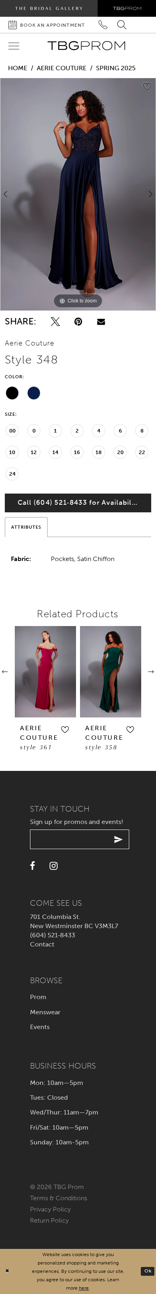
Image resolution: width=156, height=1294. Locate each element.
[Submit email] (118, 839)
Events (40, 1027)
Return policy (49, 1220)
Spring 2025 (116, 68)
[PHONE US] (103, 25)
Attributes (26, 527)
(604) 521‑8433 (52, 935)
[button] (64, 729)
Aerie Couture (61, 68)
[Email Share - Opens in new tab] (101, 321)
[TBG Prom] (86, 45)
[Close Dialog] (7, 1271)
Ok (147, 1271)
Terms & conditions (58, 1198)
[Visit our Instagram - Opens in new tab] (54, 866)
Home (17, 68)
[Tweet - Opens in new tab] (55, 322)
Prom (38, 997)
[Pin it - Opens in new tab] (78, 322)
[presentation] (45, 671)
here (84, 1288)
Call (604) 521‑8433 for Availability (79, 502)
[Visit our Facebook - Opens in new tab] (32, 866)
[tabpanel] (78, 194)
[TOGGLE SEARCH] (121, 25)
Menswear (45, 1012)
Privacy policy (50, 1209)
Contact (42, 944)
